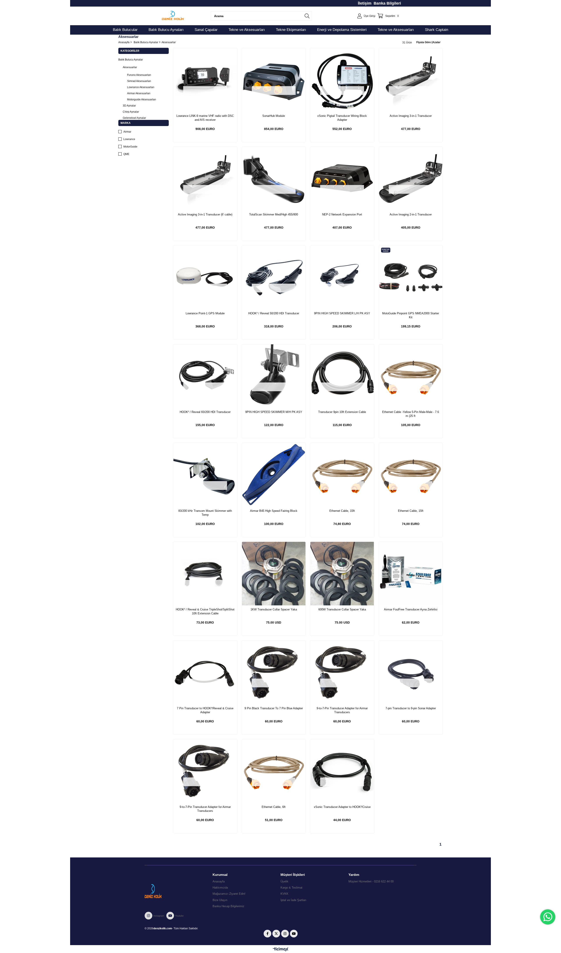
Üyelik (284, 881)
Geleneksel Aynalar (134, 117)
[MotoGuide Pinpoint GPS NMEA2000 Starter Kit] (411, 277)
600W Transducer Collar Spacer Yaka (342, 609)
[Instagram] (285, 933)
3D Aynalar (129, 105)
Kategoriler (130, 50)
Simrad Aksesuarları (139, 81)
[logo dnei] (162, 891)
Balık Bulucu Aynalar (130, 59)
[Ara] (307, 16)
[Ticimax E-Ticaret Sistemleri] (280, 949)
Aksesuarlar (130, 67)
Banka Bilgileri (387, 3)
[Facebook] (267, 933)
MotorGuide (130, 146)
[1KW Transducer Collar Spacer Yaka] (274, 574)
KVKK (284, 893)
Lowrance (129, 139)
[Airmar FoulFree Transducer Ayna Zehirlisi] (411, 574)
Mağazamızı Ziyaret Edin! (229, 893)
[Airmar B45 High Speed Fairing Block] (274, 475)
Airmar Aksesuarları (138, 93)
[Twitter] (276, 933)
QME (126, 154)
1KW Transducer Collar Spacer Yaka (273, 609)
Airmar (127, 131)
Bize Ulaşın (220, 900)
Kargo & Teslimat (291, 887)
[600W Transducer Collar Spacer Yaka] (342, 574)
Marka (126, 122)
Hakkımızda (220, 887)
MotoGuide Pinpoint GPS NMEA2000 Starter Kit (410, 315)
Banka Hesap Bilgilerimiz (228, 906)
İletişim (364, 3)
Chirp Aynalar (131, 111)
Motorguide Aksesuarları (141, 99)
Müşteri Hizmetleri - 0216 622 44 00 (371, 881)
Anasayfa (219, 881)
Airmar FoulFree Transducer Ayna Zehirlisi (410, 609)
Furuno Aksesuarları (139, 74)
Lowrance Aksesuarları (140, 87)
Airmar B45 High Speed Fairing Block (273, 510)
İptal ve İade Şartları (293, 900)
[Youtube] (294, 933)
